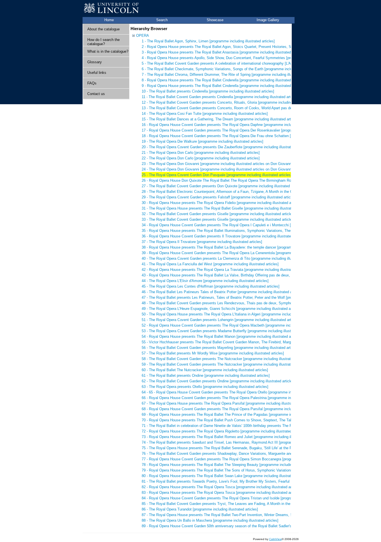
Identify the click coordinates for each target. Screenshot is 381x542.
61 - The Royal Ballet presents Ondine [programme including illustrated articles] (206, 375)
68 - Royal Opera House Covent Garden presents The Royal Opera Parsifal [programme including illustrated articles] (235, 409)
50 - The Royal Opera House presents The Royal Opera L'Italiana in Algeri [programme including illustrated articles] (234, 314)
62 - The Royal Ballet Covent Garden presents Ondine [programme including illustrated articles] (218, 381)
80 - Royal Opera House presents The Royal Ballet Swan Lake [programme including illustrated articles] (225, 476)
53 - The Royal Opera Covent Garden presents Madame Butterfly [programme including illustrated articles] (227, 331)
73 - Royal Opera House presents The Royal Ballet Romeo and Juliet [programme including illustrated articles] (230, 437)
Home (109, 20)
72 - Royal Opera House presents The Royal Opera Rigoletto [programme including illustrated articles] (224, 431)
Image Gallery (268, 20)
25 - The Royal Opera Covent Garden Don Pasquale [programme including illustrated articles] (217, 175)
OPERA (142, 35)
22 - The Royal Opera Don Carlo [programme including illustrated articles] (201, 158)
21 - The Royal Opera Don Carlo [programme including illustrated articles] (201, 152)
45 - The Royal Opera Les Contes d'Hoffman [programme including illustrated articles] (210, 286)
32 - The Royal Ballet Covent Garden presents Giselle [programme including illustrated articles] (218, 214)
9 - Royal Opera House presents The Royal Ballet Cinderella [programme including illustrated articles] (223, 86)
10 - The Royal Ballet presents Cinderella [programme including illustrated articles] (208, 91)
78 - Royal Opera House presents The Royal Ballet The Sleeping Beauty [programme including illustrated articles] (233, 465)
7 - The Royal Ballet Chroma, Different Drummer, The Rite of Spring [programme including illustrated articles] (229, 74)
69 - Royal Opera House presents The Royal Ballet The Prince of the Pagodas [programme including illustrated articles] (238, 414)
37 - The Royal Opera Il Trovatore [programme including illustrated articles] (202, 242)
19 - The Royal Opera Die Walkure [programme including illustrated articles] (202, 141)
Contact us (96, 94)
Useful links (96, 73)
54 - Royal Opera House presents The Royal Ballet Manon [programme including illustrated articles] (222, 336)
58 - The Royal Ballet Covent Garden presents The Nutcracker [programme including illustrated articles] (225, 359)
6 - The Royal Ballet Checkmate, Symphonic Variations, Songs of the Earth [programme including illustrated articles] (236, 69)
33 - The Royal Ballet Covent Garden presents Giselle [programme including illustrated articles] (218, 219)
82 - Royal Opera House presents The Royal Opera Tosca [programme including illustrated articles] (221, 487)
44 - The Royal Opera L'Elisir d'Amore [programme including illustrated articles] (205, 281)
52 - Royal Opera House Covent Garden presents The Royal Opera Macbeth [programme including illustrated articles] (236, 325)
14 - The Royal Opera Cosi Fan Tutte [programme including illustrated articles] (205, 113)
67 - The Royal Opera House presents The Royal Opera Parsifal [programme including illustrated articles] (226, 403)
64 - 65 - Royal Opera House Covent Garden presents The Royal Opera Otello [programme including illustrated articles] (238, 392)
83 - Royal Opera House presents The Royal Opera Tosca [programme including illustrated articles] (221, 492)
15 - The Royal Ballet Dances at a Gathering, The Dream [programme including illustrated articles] (221, 119)
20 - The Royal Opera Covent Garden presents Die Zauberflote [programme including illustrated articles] (225, 147)
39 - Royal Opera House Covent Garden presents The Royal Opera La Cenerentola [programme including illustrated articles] (241, 253)
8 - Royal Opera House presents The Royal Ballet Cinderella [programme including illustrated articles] (223, 80)
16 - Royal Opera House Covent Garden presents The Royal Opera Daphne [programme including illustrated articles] (235, 125)
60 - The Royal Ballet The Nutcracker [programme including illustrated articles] (205, 370)
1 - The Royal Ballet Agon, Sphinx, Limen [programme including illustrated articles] (208, 41)
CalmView (275, 539)
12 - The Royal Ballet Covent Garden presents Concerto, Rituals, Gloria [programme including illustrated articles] (232, 102)
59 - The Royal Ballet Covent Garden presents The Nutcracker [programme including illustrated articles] (225, 364)
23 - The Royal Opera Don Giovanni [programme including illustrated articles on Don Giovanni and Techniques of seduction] (241, 164)
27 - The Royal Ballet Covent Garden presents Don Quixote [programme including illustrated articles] (223, 186)
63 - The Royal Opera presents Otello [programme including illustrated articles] (205, 387)
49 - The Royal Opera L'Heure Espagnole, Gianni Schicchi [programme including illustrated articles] (222, 309)
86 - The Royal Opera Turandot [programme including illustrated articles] (200, 509)
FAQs (92, 83)
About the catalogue (103, 29)
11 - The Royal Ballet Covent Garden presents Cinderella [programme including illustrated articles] (220, 97)
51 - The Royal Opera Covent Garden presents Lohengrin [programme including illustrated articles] (221, 320)
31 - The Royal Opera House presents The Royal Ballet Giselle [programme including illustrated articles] (225, 208)
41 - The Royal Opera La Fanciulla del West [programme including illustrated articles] (210, 264)
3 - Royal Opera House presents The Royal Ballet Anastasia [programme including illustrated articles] (223, 52)
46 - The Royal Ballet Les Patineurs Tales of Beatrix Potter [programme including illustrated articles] (222, 292)
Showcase (215, 20)
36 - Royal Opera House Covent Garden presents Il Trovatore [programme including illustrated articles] (224, 236)
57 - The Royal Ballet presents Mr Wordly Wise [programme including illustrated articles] (213, 353)
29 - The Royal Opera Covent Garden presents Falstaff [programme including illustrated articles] (219, 197)
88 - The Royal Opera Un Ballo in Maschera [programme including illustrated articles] (210, 520)
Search (162, 20)
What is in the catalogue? (107, 51)
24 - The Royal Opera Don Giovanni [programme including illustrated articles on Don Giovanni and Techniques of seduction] (241, 169)
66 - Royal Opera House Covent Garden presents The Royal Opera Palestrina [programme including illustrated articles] (237, 398)
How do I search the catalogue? (103, 42)
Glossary (94, 62)
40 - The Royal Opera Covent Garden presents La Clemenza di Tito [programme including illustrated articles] (229, 258)
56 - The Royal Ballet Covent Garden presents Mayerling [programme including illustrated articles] (220, 348)
